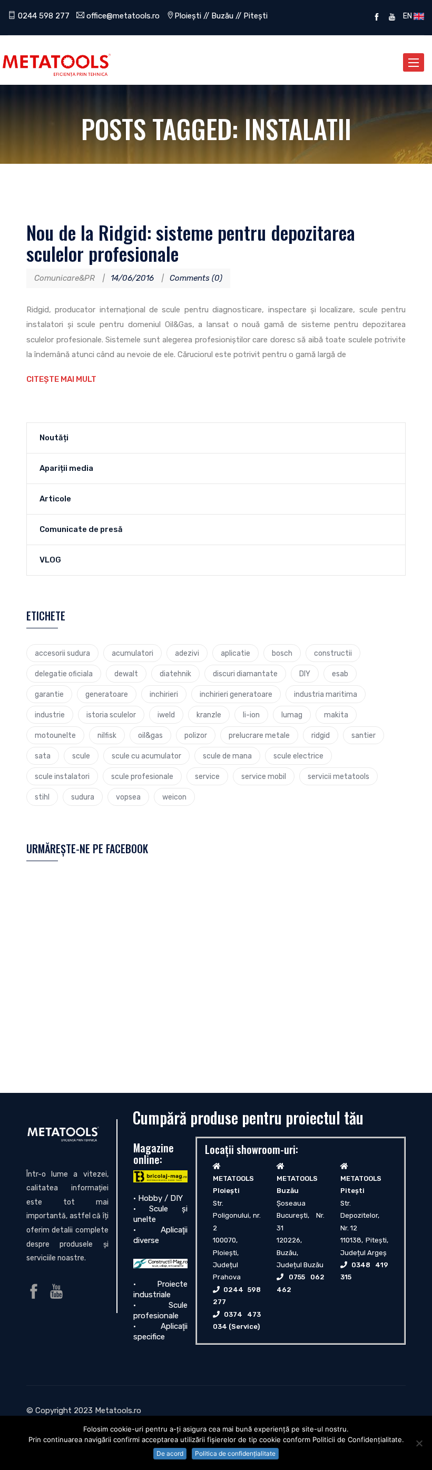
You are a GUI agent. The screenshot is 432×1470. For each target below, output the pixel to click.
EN (407, 16)
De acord (169, 1453)
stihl (42, 797)
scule (81, 756)
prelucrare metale (259, 735)
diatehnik (175, 673)
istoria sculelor (111, 715)
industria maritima (325, 694)
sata (43, 756)
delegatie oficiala (64, 673)
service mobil (263, 776)
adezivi (187, 653)
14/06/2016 (132, 278)
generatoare (106, 694)
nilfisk (106, 735)
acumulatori (132, 653)
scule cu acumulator (146, 756)
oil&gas (150, 735)
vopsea (128, 797)
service (207, 776)
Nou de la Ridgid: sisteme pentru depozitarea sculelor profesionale (190, 242)
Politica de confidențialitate (235, 1453)
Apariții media (66, 468)
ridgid (320, 735)
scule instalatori (62, 776)
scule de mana (227, 756)
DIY (304, 673)
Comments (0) (196, 278)
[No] (419, 1443)
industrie (50, 715)
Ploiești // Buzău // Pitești (221, 16)
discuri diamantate (245, 673)
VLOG (50, 560)
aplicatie (235, 653)
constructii (333, 653)
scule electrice (298, 756)
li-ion (251, 715)
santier (363, 735)
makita (336, 715)
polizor (195, 735)
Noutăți (54, 437)
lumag (291, 715)
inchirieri (164, 694)
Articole (55, 499)
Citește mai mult (61, 379)
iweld (166, 715)
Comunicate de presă (81, 529)
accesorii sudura (62, 653)
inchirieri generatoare (236, 694)
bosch (282, 653)
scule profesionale (142, 776)
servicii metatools (338, 776)
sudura (82, 797)
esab (340, 673)
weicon (174, 797)
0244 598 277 (43, 16)
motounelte (55, 735)
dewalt (126, 673)
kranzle (209, 715)
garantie (49, 694)
